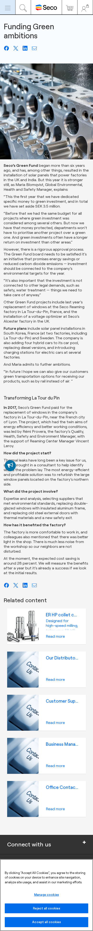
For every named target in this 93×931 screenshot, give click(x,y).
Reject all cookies (46, 908)
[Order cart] (69, 7)
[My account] (85, 7)
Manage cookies (46, 894)
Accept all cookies (46, 922)
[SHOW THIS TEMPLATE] (10, 465)
